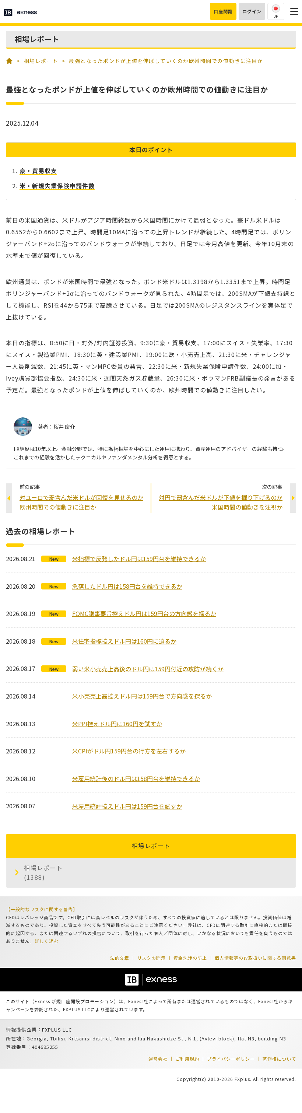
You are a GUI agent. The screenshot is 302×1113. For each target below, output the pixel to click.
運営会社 (158, 1059)
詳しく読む (47, 941)
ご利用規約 (187, 1059)
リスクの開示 (151, 958)
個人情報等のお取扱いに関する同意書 (255, 958)
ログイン (251, 11)
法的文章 (119, 958)
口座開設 (223, 11)
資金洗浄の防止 (190, 958)
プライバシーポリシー (231, 1059)
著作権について (279, 1059)
